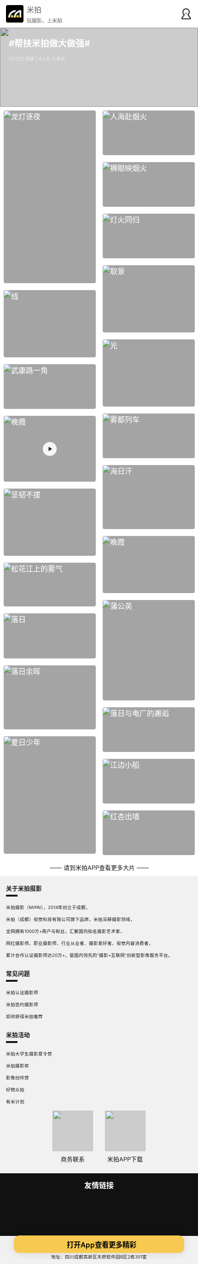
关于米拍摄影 (24, 888)
